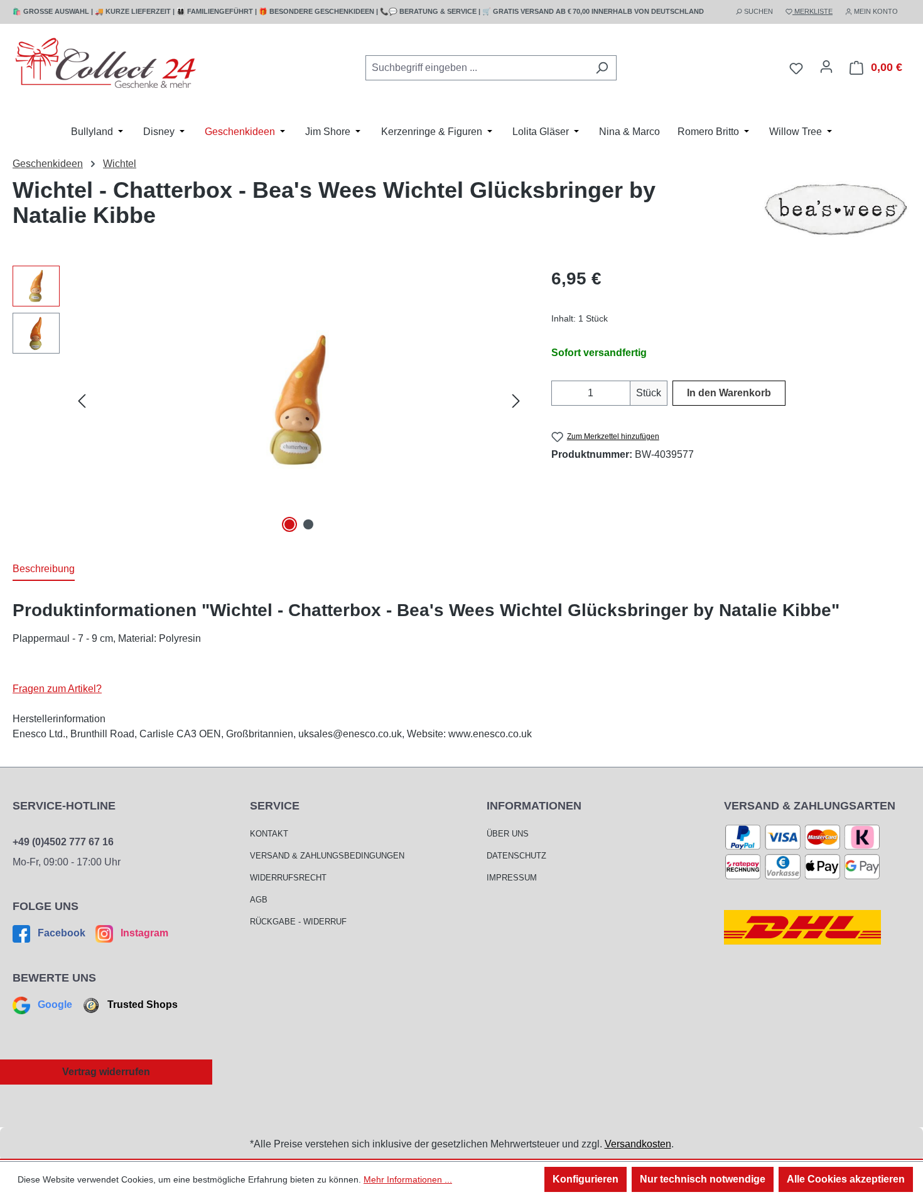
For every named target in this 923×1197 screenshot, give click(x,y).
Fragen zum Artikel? (57, 688)
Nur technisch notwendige (702, 1179)
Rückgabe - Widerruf (298, 921)
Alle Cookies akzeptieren (846, 1179)
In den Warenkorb (729, 392)
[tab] (44, 569)
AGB (258, 899)
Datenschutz (516, 855)
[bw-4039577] (299, 400)
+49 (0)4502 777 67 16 (63, 842)
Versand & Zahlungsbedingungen (327, 855)
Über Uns (508, 833)
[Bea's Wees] (835, 209)
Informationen (534, 805)
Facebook (61, 933)
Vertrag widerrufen (106, 1071)
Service (275, 805)
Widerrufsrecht (288, 877)
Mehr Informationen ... (408, 1179)
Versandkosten (638, 1144)
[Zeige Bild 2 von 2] (308, 524)
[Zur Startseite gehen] (107, 65)
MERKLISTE (812, 11)
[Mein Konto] (826, 66)
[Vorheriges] (81, 401)
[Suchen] (602, 67)
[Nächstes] (516, 401)
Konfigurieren (585, 1179)
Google (55, 1004)
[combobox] (476, 67)
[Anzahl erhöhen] (622, 393)
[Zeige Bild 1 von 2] (289, 524)
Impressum (512, 877)
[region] (269, 401)
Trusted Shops (141, 1004)
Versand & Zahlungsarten (809, 805)
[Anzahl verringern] (559, 393)
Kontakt (269, 833)
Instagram (143, 933)
